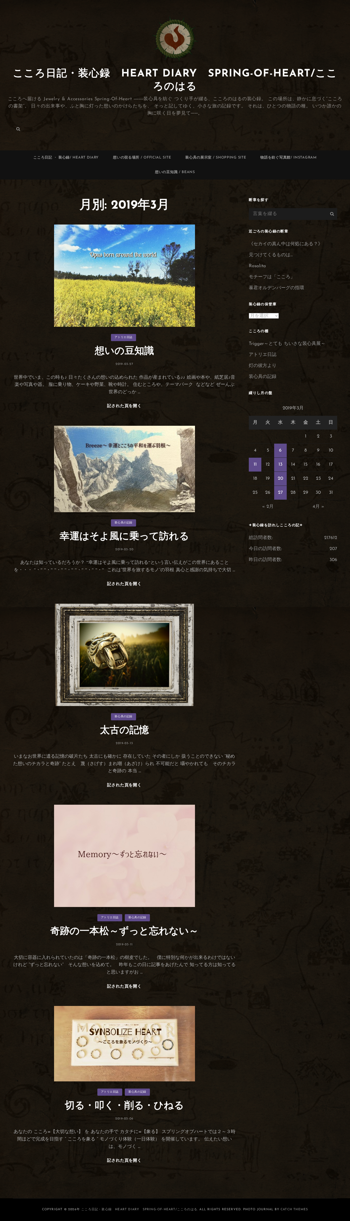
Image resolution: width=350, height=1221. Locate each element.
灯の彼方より (262, 366)
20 (280, 478)
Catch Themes (294, 1209)
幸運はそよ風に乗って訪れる (124, 537)
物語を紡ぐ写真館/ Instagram (288, 158)
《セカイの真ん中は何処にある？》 (286, 244)
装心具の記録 (123, 522)
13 (280, 464)
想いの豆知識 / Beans (175, 172)
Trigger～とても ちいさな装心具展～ (287, 344)
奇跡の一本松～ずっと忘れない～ (124, 932)
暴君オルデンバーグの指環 (276, 288)
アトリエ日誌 (123, 337)
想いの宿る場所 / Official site (142, 158)
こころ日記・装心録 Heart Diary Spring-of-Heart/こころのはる (139, 1209)
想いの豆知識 (124, 351)
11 (255, 464)
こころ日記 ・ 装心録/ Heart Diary (66, 158)
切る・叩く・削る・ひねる (124, 1106)
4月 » (318, 507)
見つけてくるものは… (271, 255)
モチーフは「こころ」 (272, 277)
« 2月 (268, 507)
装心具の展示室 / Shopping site (215, 158)
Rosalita (257, 266)
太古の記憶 (124, 731)
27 (280, 492)
